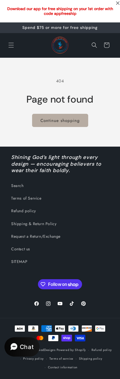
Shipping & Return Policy (33, 224)
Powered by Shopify (71, 350)
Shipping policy (90, 358)
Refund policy (23, 211)
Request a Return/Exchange (36, 236)
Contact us (20, 249)
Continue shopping (60, 120)
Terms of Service (26, 198)
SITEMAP (19, 261)
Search (17, 185)
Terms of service (61, 358)
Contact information (63, 367)
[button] (11, 45)
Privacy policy (33, 358)
